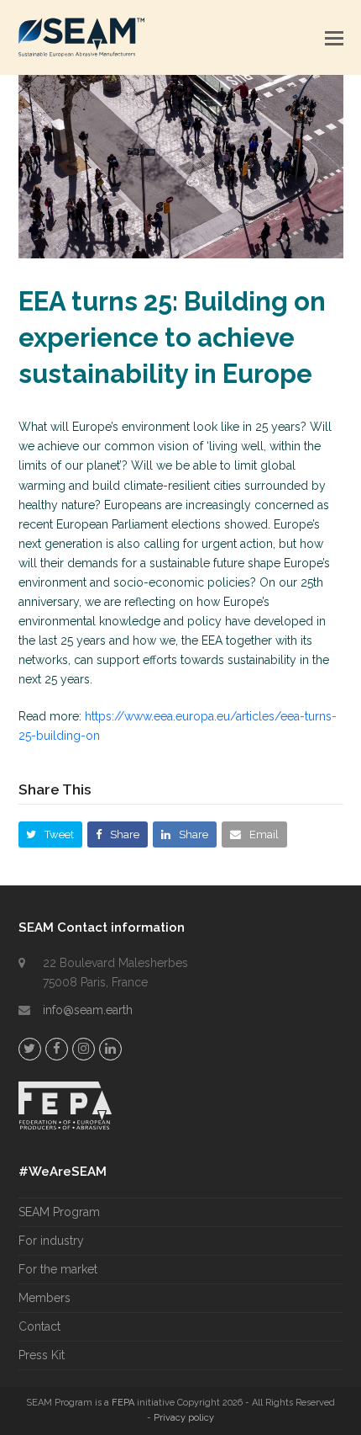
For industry (51, 1240)
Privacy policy (184, 1417)
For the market (57, 1269)
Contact (39, 1326)
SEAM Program (59, 1212)
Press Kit (41, 1355)
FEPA (123, 1402)
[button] (334, 37)
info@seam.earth (88, 1010)
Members (44, 1298)
